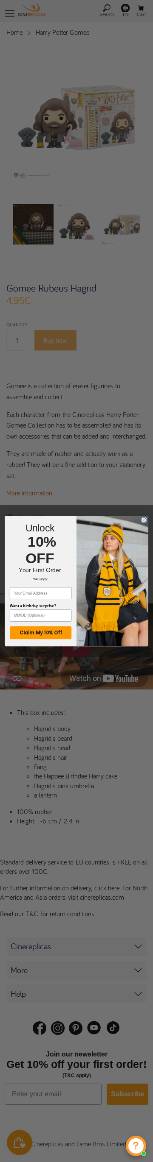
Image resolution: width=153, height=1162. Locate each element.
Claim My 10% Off (41, 632)
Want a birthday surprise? (33, 606)
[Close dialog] (144, 519)
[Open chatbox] (136, 1146)
